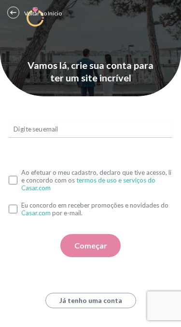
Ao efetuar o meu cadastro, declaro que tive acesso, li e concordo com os (96, 180)
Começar (90, 245)
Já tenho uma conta (90, 300)
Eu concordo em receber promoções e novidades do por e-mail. (94, 209)
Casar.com (36, 213)
